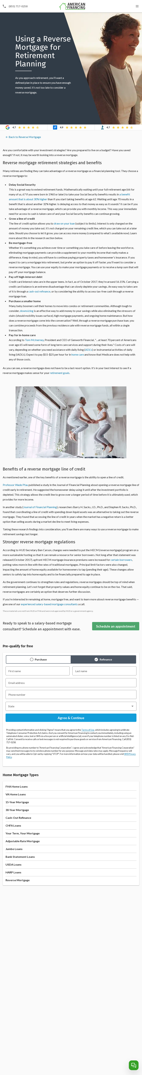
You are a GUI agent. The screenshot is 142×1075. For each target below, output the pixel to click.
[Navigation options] (137, 6)
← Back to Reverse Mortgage (23, 137)
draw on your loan (64, 223)
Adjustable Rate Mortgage (23, 841)
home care (78, 354)
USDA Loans (13, 864)
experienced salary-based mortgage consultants (49, 604)
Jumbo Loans (14, 848)
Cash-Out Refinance (18, 817)
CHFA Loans (13, 825)
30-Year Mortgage (17, 809)
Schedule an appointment (115, 626)
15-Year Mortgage (17, 802)
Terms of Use (87, 729)
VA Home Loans (16, 794)
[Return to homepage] (72, 6)
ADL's (88, 349)
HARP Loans (13, 872)
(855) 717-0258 (18, 6)
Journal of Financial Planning (40, 507)
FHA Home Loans (17, 786)
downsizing (26, 310)
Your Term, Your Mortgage (23, 833)
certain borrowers (121, 559)
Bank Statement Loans (20, 856)
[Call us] (4, 6)
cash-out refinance (39, 291)
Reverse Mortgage (18, 880)
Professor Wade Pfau (15, 484)
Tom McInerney (34, 340)
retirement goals (59, 372)
